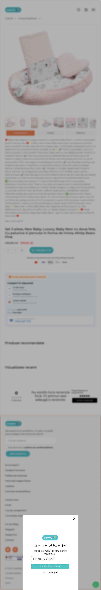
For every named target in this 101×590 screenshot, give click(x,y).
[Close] (74, 519)
